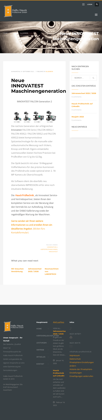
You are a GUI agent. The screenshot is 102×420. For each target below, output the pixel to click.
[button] (81, 376)
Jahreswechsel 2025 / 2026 (84, 93)
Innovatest (53, 252)
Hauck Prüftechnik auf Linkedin (58, 373)
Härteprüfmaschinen (49, 249)
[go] (93, 78)
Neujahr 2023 (78, 117)
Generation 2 (52, 247)
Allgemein (49, 71)
